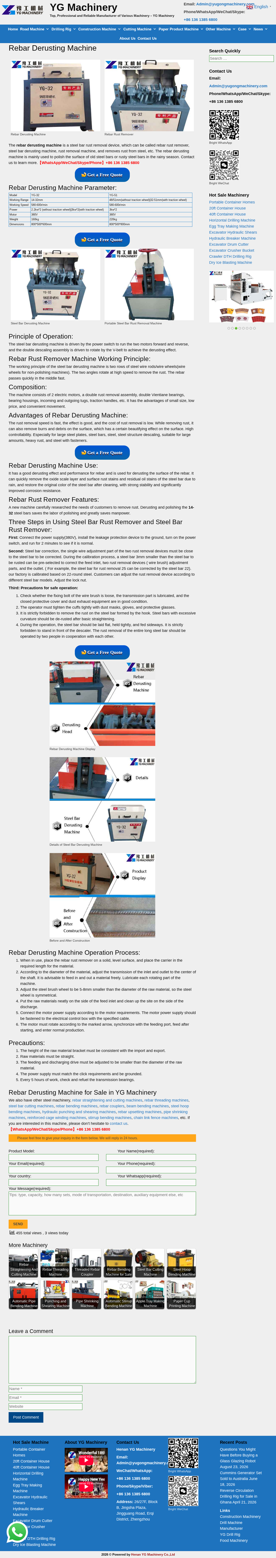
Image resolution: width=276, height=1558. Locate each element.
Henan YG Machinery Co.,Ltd (153, 1554)
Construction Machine (97, 29)
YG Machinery (83, 7)
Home (13, 29)
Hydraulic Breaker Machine (232, 238)
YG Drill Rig (230, 1534)
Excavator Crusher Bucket (231, 250)
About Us (127, 38)
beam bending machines (148, 1106)
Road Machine (32, 29)
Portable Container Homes (232, 202)
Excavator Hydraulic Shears (233, 232)
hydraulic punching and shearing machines (79, 1112)
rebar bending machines (76, 1106)
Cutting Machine (137, 29)
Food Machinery (234, 1540)
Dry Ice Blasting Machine (230, 262)
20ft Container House (227, 208)
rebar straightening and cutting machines (107, 1100)
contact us (118, 1123)
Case (242, 29)
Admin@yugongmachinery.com (225, 4)
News (258, 29)
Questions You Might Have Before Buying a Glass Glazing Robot (239, 1455)
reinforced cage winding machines (56, 1118)
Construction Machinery (240, 1516)
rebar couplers (112, 1106)
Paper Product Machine (179, 29)
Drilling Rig (61, 29)
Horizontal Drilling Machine (232, 220)
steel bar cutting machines (31, 1106)
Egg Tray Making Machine (231, 226)
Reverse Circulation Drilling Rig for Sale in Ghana (238, 1496)
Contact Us (147, 38)
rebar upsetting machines (140, 1112)
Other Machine (218, 29)
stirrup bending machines (110, 1118)
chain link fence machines (156, 1118)
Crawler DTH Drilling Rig (230, 256)
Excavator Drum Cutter (229, 244)
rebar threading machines (166, 1100)
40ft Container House (227, 214)
